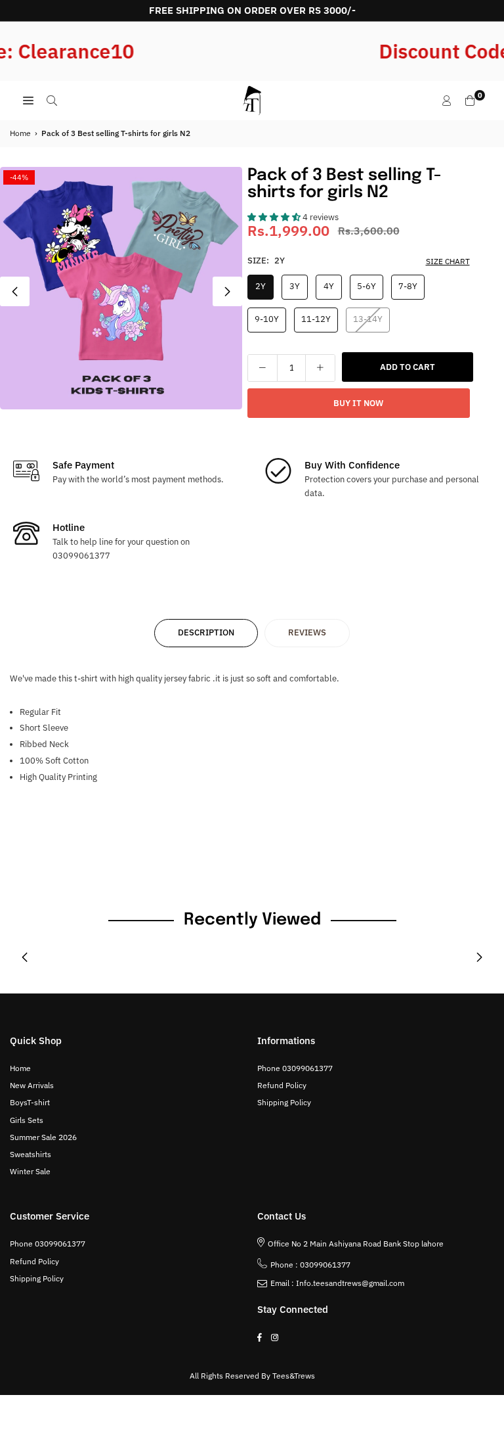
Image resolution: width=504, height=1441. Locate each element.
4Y (329, 286)
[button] (227, 291)
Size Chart (448, 261)
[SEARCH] (52, 100)
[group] (121, 288)
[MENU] (28, 100)
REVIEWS (307, 632)
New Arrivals (32, 1085)
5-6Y (366, 286)
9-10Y (267, 319)
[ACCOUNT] (447, 100)
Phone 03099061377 (295, 1068)
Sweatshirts (30, 1154)
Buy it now (358, 403)
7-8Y (407, 286)
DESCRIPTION (206, 632)
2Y (260, 286)
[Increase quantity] (320, 368)
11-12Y (316, 319)
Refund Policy (281, 1085)
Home (20, 133)
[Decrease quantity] (262, 368)
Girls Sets (26, 1120)
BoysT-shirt (30, 1102)
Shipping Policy (284, 1102)
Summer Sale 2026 (43, 1137)
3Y (294, 286)
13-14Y (368, 319)
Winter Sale (30, 1171)
